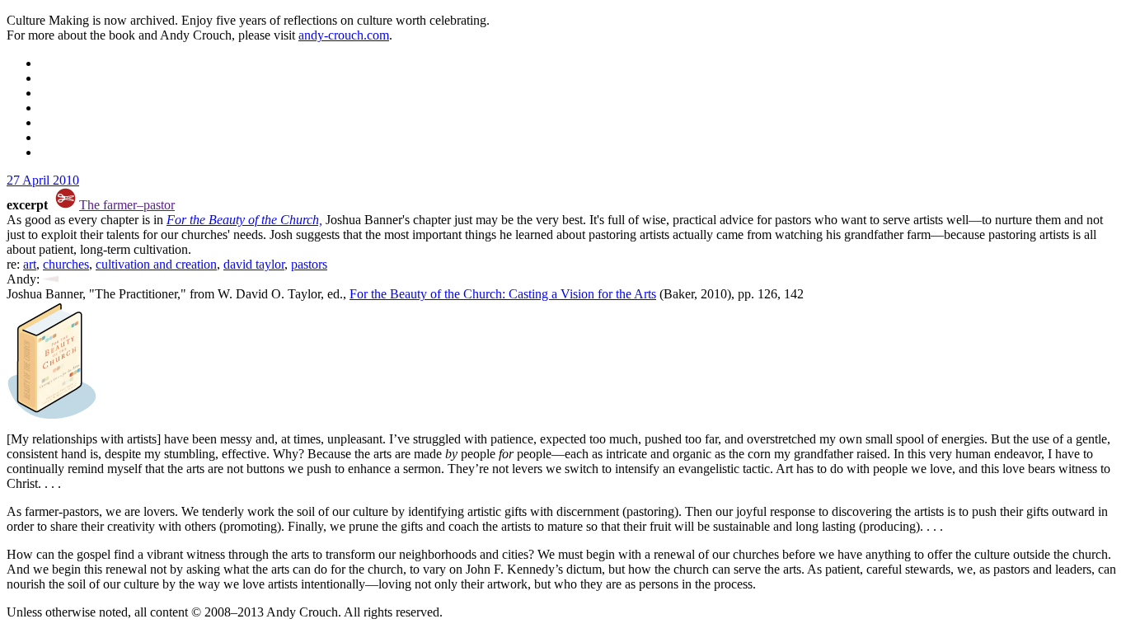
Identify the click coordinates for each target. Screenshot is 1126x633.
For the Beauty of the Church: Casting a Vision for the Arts (503, 294)
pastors (309, 264)
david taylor (253, 264)
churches (66, 264)
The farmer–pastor (127, 205)
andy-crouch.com (343, 35)
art (29, 264)
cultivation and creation (156, 264)
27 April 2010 (43, 180)
